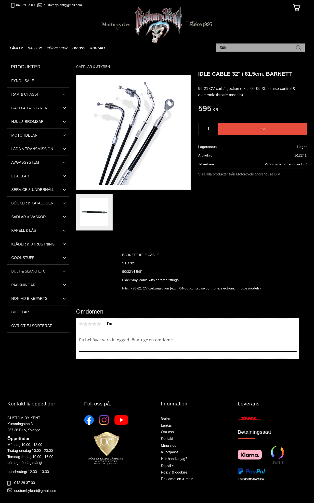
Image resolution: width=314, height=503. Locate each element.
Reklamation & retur (177, 479)
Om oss (167, 432)
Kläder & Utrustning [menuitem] (33, 244)
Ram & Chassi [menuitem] (24, 94)
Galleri (166, 418)
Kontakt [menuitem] (97, 48)
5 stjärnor (98, 324)
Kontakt (167, 438)
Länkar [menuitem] (16, 48)
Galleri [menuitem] (35, 48)
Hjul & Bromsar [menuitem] (27, 121)
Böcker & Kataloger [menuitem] (32, 203)
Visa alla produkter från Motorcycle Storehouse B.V (239, 174)
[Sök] (298, 48)
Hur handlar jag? (174, 459)
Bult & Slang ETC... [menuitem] (30, 271)
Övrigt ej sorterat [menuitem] (31, 326)
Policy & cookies (174, 472)
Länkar (166, 425)
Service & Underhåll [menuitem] (32, 189)
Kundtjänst (169, 452)
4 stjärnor (94, 324)
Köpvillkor (169, 465)
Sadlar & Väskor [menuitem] (28, 217)
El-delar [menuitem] (20, 176)
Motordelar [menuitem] (24, 135)
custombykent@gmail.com (63, 5)
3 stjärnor (90, 324)
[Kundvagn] (296, 7)
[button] (64, 94)
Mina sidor (169, 445)
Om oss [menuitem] (78, 48)
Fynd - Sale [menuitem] (22, 81)
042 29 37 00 (25, 5)
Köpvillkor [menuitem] (57, 48)
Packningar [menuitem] (23, 285)
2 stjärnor (85, 324)
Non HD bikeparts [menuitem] (29, 298)
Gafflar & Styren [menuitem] (29, 108)
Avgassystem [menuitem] (25, 162)
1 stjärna (81, 324)
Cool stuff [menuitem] (22, 258)
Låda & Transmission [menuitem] (32, 149)
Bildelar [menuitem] (20, 312)
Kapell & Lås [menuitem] (23, 230)
